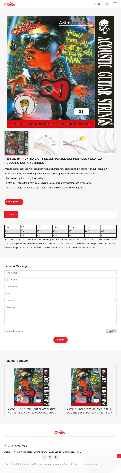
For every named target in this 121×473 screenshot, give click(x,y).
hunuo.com (91, 464)
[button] (109, 125)
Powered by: (79, 464)
